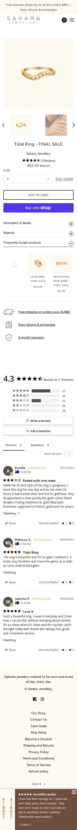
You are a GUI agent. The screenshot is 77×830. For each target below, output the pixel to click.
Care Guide (39, 726)
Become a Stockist (38, 739)
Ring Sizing (38, 732)
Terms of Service (38, 765)
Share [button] (12, 523)
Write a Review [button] (40, 421)
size (6, 170)
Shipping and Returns (38, 745)
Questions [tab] (37, 445)
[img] (34, 699)
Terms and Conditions (38, 758)
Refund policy (38, 771)
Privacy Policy (39, 752)
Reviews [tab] (10, 445)
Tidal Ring (9, 513)
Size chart (65, 179)
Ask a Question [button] (40, 431)
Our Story (38, 713)
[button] (64, 523)
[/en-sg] (27, 20)
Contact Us (38, 719)
